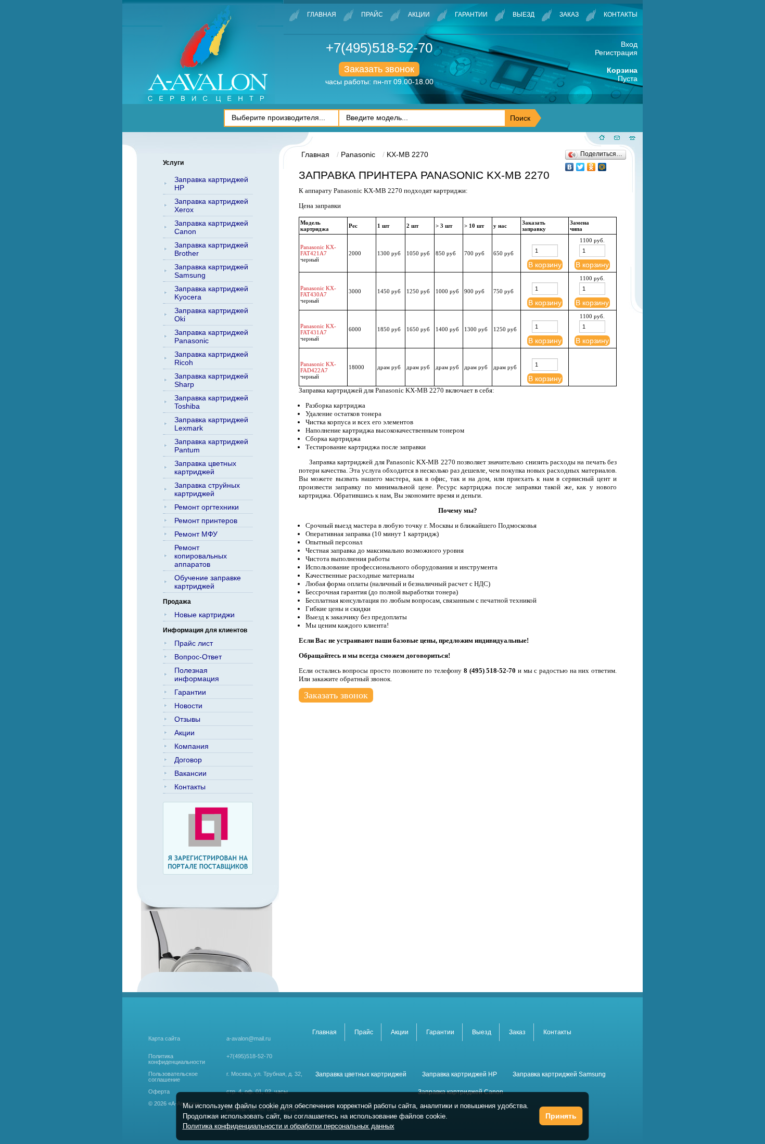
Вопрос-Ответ (198, 657)
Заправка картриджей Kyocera (211, 292)
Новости (188, 705)
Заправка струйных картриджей (207, 489)
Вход (629, 44)
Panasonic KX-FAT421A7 (318, 250)
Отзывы (187, 719)
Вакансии (190, 773)
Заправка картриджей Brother (211, 249)
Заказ (569, 14)
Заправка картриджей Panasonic (211, 336)
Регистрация (616, 52)
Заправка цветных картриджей (205, 467)
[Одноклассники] (591, 164)
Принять (561, 1116)
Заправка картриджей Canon (211, 227)
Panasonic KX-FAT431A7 (318, 329)
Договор (188, 760)
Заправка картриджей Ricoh (211, 358)
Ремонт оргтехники (206, 507)
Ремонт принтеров (205, 520)
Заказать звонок (379, 69)
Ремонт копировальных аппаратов (200, 555)
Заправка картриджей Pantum (211, 445)
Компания (191, 746)
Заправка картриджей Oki (211, 314)
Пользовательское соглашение (173, 1077)
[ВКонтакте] (569, 164)
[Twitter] (580, 164)
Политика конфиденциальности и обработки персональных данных (288, 1126)
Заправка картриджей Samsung (211, 271)
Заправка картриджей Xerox (211, 205)
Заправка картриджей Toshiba (211, 402)
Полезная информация (196, 674)
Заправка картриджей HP (211, 183)
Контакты (621, 14)
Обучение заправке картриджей (207, 582)
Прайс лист (193, 643)
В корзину (545, 265)
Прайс (372, 14)
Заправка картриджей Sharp (211, 380)
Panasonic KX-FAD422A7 (318, 367)
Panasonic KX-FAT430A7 (318, 291)
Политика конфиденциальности (176, 1059)
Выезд (523, 14)
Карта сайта (164, 1038)
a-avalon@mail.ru (248, 1038)
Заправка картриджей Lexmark (211, 423)
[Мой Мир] (602, 164)
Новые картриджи (204, 614)
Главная (321, 14)
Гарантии (471, 14)
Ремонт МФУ (196, 534)
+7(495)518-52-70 (379, 48)
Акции (419, 14)
